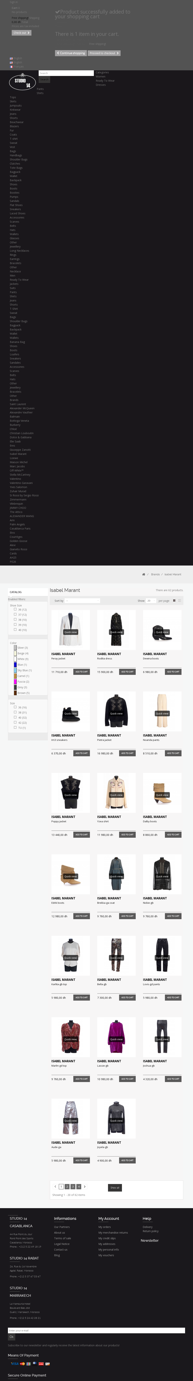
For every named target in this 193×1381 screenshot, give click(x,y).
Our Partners (62, 1227)
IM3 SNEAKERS (59, 740)
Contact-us (60, 1249)
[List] (179, 600)
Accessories (17, 217)
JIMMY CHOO (18, 508)
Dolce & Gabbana (20, 437)
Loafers (14, 354)
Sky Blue (25, 670)
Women (100, 76)
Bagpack (15, 172)
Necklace (15, 271)
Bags (13, 151)
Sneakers (15, 209)
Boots (13, 188)
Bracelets (15, 263)
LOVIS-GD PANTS (151, 984)
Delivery (147, 1227)
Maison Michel (19, 462)
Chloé (13, 429)
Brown (24, 693)
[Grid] (174, 600)
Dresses (101, 85)
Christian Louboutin (22, 433)
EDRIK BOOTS (57, 902)
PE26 (13, 561)
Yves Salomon (18, 487)
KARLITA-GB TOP (59, 984)
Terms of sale (62, 1238)
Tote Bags (16, 167)
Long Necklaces (19, 250)
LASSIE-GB (103, 1065)
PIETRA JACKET (104, 740)
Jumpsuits (16, 105)
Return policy (151, 1231)
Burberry (15, 425)
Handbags (16, 155)
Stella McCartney (20, 474)
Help (147, 1218)
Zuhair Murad (18, 491)
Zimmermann (18, 499)
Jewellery (15, 246)
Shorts (14, 118)
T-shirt (14, 138)
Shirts (40, 93)
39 (22, 625)
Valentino (15, 479)
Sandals (14, 201)
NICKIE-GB (148, 902)
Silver (23, 647)
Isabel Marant (18, 454)
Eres (12, 445)
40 (22, 630)
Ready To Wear (105, 80)
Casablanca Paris (20, 528)
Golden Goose (18, 541)
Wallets (14, 234)
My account (108, 1218)
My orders (104, 1227)
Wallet (13, 176)
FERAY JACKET (58, 658)
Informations (65, 1218)
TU (22, 728)
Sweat (13, 143)
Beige (23, 653)
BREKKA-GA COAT (106, 902)
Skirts (13, 101)
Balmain (15, 416)
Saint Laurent (18, 404)
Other (13, 242)
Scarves (14, 221)
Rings (13, 255)
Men (12, 275)
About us (59, 1232)
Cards (13, 553)
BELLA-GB (102, 984)
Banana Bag (17, 342)
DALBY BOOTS (150, 821)
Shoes (13, 184)
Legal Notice (62, 1244)
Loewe (14, 458)
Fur (12, 130)
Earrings (15, 259)
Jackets (14, 284)
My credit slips (107, 1238)
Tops (13, 97)
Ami (12, 520)
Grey (22, 687)
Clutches (15, 163)
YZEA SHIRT (103, 821)
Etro (12, 532)
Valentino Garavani (21, 483)
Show (141, 600)
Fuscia (23, 681)
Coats (13, 134)
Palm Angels (17, 524)
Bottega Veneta (19, 420)
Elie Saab (15, 441)
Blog (57, 1255)
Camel (23, 676)
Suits (13, 288)
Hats (12, 230)
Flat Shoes (16, 205)
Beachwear (17, 122)
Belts (13, 226)
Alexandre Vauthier (21, 412)
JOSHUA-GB (149, 1065)
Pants (40, 89)
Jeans (13, 114)
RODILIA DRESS (104, 658)
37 (22, 614)
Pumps (14, 196)
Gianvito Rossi (18, 549)
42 (22, 722)
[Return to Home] (143, 574)
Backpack (15, 180)
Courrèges (16, 537)
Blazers (14, 126)
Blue (22, 664)
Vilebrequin (16, 503)
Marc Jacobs (17, 466)
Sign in (14, 2)
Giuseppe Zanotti (20, 449)
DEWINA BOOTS (151, 658)
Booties (14, 192)
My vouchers (106, 1255)
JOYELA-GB (102, 1147)
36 (22, 609)
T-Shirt (14, 308)
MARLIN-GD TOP (59, 1065)
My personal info (108, 1249)
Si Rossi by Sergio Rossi (24, 495)
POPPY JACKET (58, 821)
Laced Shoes (17, 213)
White (23, 659)
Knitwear (15, 109)
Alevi (12, 545)
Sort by (59, 600)
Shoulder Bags (19, 159)
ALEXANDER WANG (22, 516)
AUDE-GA (56, 1147)
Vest (12, 147)
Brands (14, 400)
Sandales (15, 362)
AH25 (13, 557)
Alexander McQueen (22, 408)
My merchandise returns (113, 1232)
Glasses (14, 238)
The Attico (16, 512)
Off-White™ (17, 470)
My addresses (106, 1244)
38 (22, 620)
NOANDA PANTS (151, 740)
